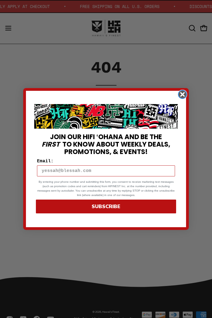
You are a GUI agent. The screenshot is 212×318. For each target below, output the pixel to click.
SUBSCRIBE (106, 206)
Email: (45, 161)
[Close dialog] (182, 94)
